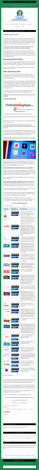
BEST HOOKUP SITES (16, 455)
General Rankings (14, 356)
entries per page (9, 205)
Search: (24, 205)
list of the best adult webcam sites (19, 427)
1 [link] (33, 375)
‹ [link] (33, 374)
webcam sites (28, 438)
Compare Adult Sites (19, 15)
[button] (19, 209)
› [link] (33, 377)
